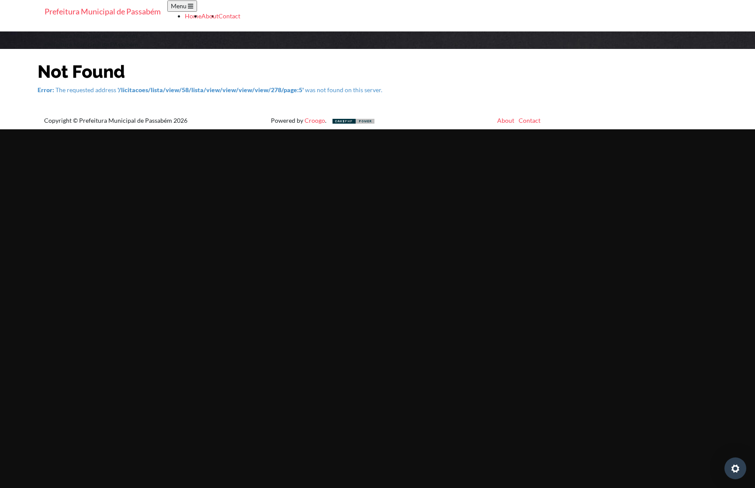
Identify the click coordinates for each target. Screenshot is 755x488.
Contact (229, 16)
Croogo (315, 120)
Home (193, 16)
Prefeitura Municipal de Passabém (103, 11)
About (209, 16)
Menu (179, 6)
